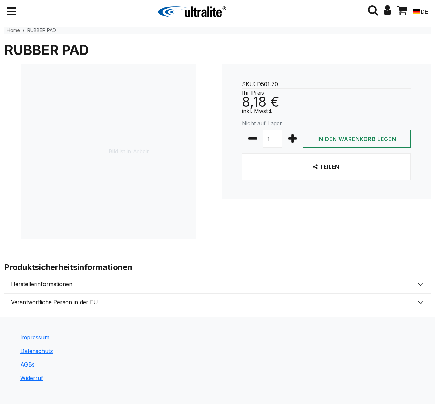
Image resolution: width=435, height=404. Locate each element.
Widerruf (31, 378)
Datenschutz (36, 350)
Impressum (34, 337)
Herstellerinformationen (41, 284)
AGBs (27, 364)
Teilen (329, 166)
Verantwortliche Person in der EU (54, 302)
